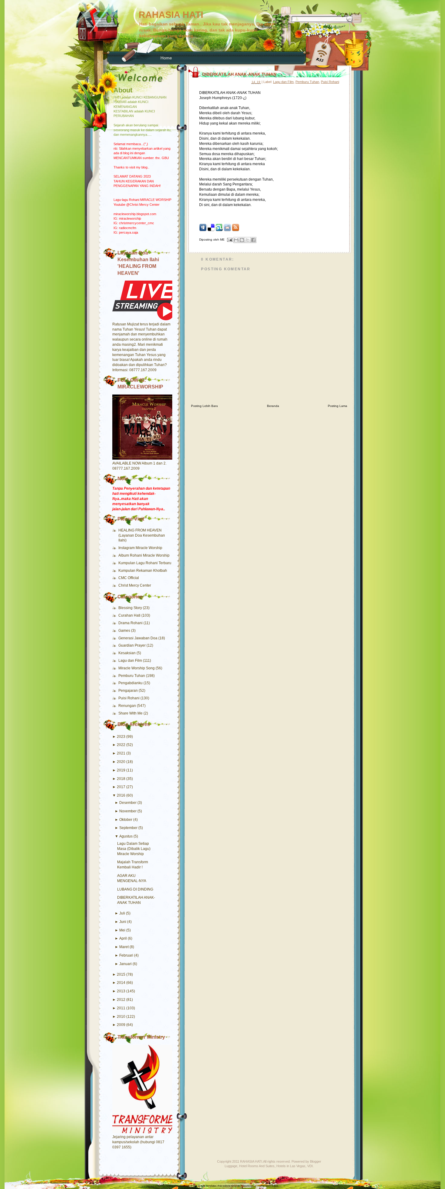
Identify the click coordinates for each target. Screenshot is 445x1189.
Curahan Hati (129, 615)
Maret (124, 947)
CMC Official (128, 578)
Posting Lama (337, 406)
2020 (121, 762)
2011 (121, 1008)
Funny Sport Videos (268, 1185)
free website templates (229, 1185)
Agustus (126, 836)
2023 (121, 736)
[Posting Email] (229, 239)
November (128, 811)
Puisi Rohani (129, 698)
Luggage (231, 1166)
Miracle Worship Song (137, 668)
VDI (310, 1166)
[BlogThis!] (242, 240)
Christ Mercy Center (134, 585)
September (128, 828)
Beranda (273, 406)
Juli (122, 913)
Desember (128, 803)
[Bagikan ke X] (248, 240)
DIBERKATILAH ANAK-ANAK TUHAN (239, 74)
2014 (121, 983)
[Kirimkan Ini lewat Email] (236, 240)
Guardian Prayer (132, 645)
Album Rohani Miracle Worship (144, 555)
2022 (121, 745)
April (123, 938)
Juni (122, 922)
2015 (121, 974)
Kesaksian (127, 653)
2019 (121, 770)
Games (124, 630)
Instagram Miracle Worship (140, 548)
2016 (121, 795)
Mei (122, 930)
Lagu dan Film (130, 660)
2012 (121, 999)
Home (166, 57)
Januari (125, 964)
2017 (121, 787)
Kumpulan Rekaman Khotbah (142, 570)
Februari (126, 955)
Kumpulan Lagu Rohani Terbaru (144, 563)
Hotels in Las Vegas (290, 1166)
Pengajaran (128, 690)
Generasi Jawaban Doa (138, 638)
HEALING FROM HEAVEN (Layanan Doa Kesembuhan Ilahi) (141, 535)
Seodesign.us (249, 1185)
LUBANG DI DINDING (135, 889)
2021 (121, 753)
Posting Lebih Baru (204, 406)
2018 (121, 779)
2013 (121, 991)
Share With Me (130, 713)
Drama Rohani (130, 623)
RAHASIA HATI (171, 15)
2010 (121, 1016)
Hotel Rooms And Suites (257, 1166)
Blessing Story (130, 608)
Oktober (125, 820)
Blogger (315, 1161)
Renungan (127, 706)
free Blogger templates (204, 1185)
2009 (121, 1025)
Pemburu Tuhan (132, 676)
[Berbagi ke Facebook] (253, 240)
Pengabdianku (130, 683)
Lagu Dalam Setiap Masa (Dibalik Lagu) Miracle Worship (133, 848)
